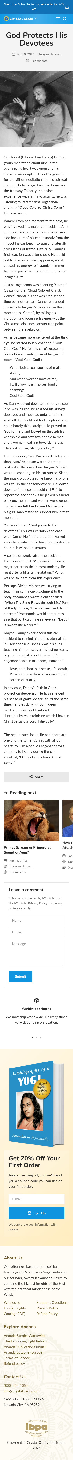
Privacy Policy (37, 903)
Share (39, 777)
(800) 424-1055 (16, 1385)
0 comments (39, 60)
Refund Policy (47, 1313)
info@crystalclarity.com (21, 1391)
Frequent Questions (52, 1302)
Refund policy (14, 1363)
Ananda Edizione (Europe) (23, 1352)
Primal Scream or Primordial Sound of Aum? (27, 850)
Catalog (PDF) (14, 1313)
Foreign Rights (15, 1308)
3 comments (17, 872)
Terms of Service (17, 1358)
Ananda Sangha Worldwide (25, 1335)
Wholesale (12, 1302)
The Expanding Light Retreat (25, 1341)
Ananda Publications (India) (25, 1347)
